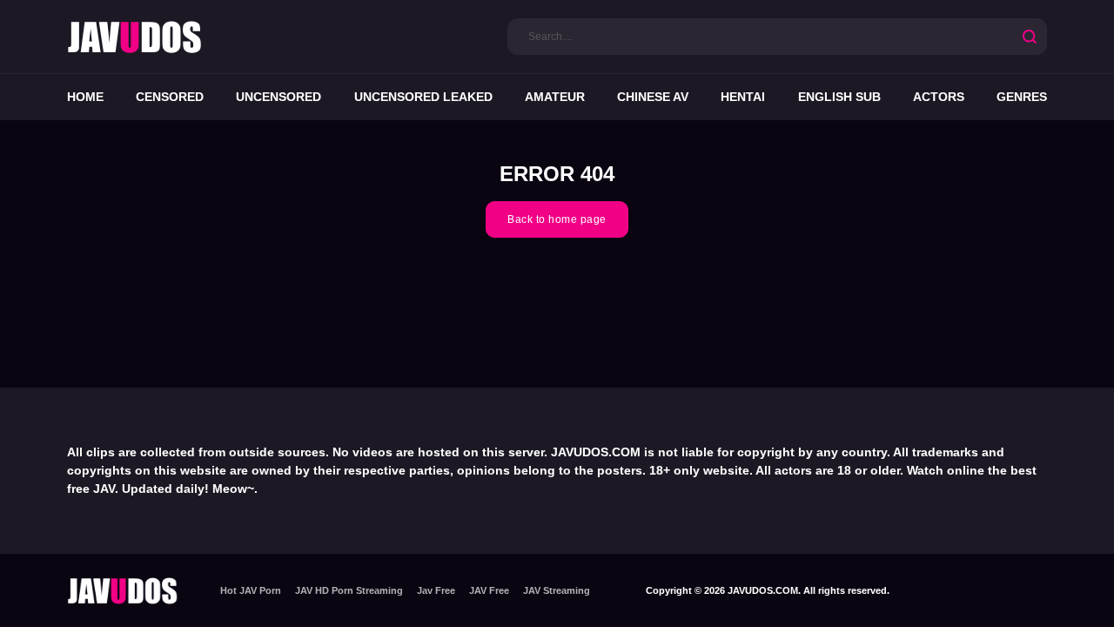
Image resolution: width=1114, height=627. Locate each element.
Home (85, 97)
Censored (170, 97)
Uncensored (278, 97)
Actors (938, 97)
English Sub (839, 97)
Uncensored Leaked (423, 97)
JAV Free (489, 590)
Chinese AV (652, 97)
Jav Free (436, 590)
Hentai (743, 97)
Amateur (555, 97)
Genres (1022, 97)
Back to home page (557, 219)
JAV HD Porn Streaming (349, 590)
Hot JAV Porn (250, 590)
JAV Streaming (556, 590)
